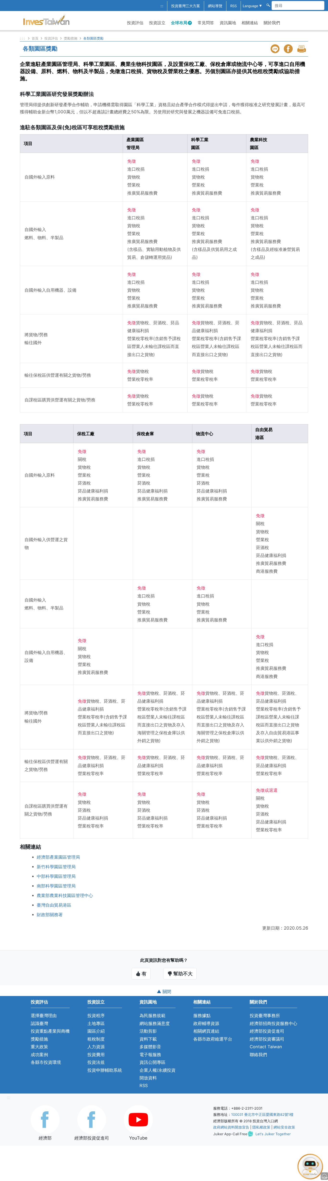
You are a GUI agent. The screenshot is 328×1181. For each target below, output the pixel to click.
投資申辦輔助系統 (104, 1070)
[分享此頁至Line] (276, 48)
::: (161, 6)
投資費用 (96, 1054)
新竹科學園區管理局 (56, 866)
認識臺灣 (39, 1023)
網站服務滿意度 (155, 1023)
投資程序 (96, 1015)
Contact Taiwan (266, 1046)
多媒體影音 (150, 1046)
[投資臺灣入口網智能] (310, 1166)
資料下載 (148, 1039)
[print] (302, 48)
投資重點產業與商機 (50, 1031)
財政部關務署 (50, 914)
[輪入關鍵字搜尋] (268, 4)
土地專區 (96, 1023)
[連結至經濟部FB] (45, 1119)
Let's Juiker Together (273, 1134)
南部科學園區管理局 (56, 885)
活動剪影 (148, 1031)
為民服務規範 (152, 1015)
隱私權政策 (261, 1127)
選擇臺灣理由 (44, 1015)
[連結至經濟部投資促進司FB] (91, 1119)
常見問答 (206, 22)
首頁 (35, 38)
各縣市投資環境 (46, 1062)
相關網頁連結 (206, 1031)
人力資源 (96, 1046)
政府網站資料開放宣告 (231, 1127)
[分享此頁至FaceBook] (289, 48)
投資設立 (157, 22)
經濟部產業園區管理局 (58, 857)
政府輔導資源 (206, 1023)
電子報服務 (150, 1054)
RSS (233, 6)
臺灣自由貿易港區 (54, 905)
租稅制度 (96, 1039)
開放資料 (148, 1077)
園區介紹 (96, 1031)
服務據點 (202, 1015)
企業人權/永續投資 (158, 1070)
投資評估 (135, 22)
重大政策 (39, 1046)
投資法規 (96, 1062)
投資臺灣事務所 (265, 1015)
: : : (23, 38)
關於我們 (272, 22)
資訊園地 (228, 22)
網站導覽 (215, 6)
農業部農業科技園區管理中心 (65, 895)
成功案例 (39, 1054)
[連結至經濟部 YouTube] (138, 1119)
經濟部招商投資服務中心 (273, 1023)
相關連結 (250, 22)
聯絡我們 (258, 1054)
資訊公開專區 (152, 1062)
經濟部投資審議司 (267, 1039)
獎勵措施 (70, 38)
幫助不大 (182, 974)
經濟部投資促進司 (267, 1031)
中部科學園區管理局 (56, 876)
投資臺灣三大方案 (185, 6)
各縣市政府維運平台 (212, 1039)
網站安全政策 (284, 1127)
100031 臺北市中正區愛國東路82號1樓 (262, 1114)
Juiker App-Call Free (230, 1134)
